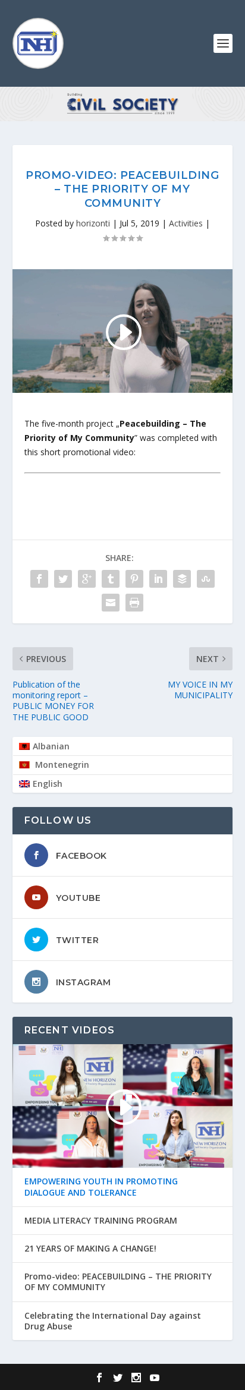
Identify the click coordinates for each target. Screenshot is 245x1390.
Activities (186, 223)
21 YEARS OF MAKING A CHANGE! (90, 1248)
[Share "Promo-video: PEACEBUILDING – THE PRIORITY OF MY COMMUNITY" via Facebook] (39, 579)
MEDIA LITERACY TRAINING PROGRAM (100, 1220)
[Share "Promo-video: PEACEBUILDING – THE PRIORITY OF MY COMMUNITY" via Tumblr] (110, 579)
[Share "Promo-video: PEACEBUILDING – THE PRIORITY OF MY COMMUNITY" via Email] (110, 602)
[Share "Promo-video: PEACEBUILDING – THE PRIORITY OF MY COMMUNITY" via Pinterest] (134, 579)
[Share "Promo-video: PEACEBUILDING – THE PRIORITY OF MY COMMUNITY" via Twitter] (63, 579)
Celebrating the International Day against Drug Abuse (112, 1321)
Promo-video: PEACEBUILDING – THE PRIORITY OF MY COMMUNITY (118, 1282)
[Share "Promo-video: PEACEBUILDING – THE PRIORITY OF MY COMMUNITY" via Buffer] (182, 579)
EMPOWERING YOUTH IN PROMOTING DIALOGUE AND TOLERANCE (101, 1186)
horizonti (93, 223)
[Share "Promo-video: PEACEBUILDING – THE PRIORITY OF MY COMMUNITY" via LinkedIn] (158, 579)
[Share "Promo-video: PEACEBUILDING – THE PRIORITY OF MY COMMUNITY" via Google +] (87, 579)
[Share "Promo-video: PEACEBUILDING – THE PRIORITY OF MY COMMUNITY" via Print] (134, 602)
